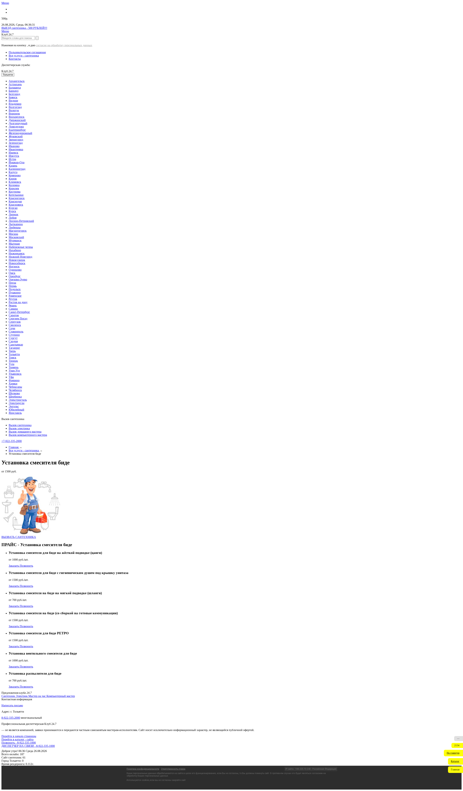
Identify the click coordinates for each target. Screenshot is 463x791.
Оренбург (15, 276)
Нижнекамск (17, 253)
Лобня (12, 217)
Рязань (13, 305)
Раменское (15, 295)
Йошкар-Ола (16, 162)
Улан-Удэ (14, 370)
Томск (12, 357)
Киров (13, 178)
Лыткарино (16, 224)
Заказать (14, 565)
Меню (5, 3)
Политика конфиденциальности (143, 769)
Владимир (15, 103)
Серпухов (15, 321)
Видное (13, 100)
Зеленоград (16, 142)
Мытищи (14, 243)
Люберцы (15, 227)
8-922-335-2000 (10, 717)
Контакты (15, 58)
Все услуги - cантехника (24, 55)
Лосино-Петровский (21, 220)
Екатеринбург (17, 129)
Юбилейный (16, 409)
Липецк (13, 214)
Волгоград (15, 107)
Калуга (13, 172)
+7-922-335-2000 (11, 441)
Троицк (13, 360)
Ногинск (14, 266)
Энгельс (14, 406)
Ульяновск (15, 373)
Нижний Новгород (20, 256)
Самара (13, 308)
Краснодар (15, 201)
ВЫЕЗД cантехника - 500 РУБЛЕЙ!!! (24, 27)
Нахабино (15, 250)
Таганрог (14, 347)
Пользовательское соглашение (27, 52)
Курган (13, 207)
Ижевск (13, 152)
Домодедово (16, 126)
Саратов (14, 315)
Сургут (13, 338)
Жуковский (16, 136)
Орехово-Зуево (18, 279)
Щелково (14, 393)
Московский (16, 237)
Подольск (15, 289)
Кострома (14, 191)
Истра (12, 159)
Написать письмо (12, 705)
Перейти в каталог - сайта (17, 739)
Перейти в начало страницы (18, 736)
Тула (11, 364)
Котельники (16, 194)
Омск (12, 273)
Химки (13, 383)
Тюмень (13, 367)
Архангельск (17, 81)
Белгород (14, 94)
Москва (13, 233)
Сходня (13, 341)
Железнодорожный (20, 133)
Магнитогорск (18, 230)
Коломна (14, 185)
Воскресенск (16, 116)
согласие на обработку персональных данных (64, 45)
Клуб (7, 71)
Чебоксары (15, 386)
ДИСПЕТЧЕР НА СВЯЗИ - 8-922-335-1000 (28, 745)
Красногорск (17, 198)
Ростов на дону (18, 302)
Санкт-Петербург (19, 312)
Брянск (13, 97)
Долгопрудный (18, 123)
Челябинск (15, 390)
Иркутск (14, 155)
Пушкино (15, 292)
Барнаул (13, 90)
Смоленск (15, 325)
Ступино (14, 334)
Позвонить (26, 565)
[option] (235, 81)
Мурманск (15, 240)
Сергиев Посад (18, 318)
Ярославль (15, 412)
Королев (14, 188)
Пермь (13, 286)
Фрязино (14, 380)
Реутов (13, 299)
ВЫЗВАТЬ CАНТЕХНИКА (18, 537)
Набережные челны (21, 246)
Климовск (15, 181)
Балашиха (15, 87)
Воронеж (14, 113)
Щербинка (15, 396)
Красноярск (16, 204)
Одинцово (15, 269)
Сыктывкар (16, 344)
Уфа (11, 377)
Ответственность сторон (173, 769)
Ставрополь (16, 331)
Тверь (12, 351)
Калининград (17, 168)
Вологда (14, 110)
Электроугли (16, 403)
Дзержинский (17, 120)
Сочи (12, 328)
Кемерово (15, 175)
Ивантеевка (16, 149)
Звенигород (16, 139)
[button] (453, 753)
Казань (13, 165)
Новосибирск (17, 263)
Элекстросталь (18, 399)
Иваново (14, 146)
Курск (12, 211)
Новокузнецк (17, 259)
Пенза (12, 282)
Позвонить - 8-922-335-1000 (18, 742)
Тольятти (14, 354)
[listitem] (8, 696)
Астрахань (15, 84)
